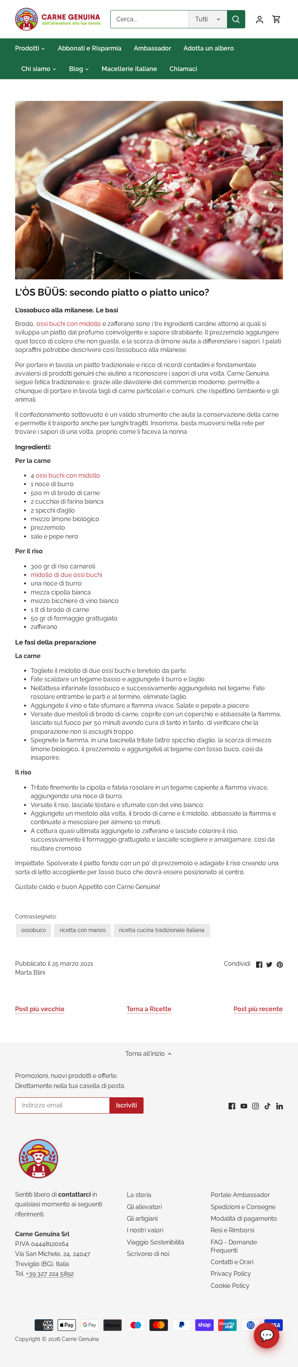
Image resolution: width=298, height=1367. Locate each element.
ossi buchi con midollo (68, 323)
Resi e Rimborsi (232, 1230)
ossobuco (33, 930)
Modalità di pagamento (244, 1218)
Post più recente (258, 1009)
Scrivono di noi (148, 1254)
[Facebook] (232, 1106)
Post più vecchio (39, 1009)
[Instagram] (255, 1106)
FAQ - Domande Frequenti (234, 1246)
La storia (139, 1195)
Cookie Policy (230, 1285)
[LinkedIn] (279, 1106)
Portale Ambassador (240, 1195)
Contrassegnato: (36, 916)
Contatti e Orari (232, 1262)
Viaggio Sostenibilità (155, 1242)
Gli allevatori (144, 1207)
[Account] (259, 19)
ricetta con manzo (83, 930)
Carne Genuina (80, 1339)
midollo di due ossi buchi (66, 575)
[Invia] (236, 19)
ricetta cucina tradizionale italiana (161, 930)
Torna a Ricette (149, 1009)
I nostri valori (145, 1230)
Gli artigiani (142, 1218)
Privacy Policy (231, 1273)
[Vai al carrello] (276, 19)
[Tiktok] (267, 1106)
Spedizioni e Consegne (243, 1207)
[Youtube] (244, 1106)
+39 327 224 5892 (50, 1273)
